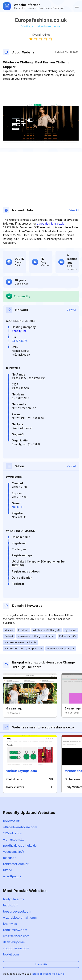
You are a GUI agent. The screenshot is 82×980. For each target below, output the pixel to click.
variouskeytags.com (21, 771)
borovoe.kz (11, 821)
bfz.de (7, 870)
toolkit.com (11, 954)
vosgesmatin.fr (13, 852)
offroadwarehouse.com (20, 827)
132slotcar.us (12, 833)
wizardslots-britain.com (20, 917)
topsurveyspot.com (17, 911)
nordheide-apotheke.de (20, 845)
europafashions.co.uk (50, 223)
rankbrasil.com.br (16, 864)
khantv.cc (10, 924)
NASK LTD (18, 507)
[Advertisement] (41, 92)
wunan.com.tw (13, 839)
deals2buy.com (14, 942)
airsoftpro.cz (12, 876)
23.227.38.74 (19, 340)
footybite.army (13, 899)
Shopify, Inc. (19, 330)
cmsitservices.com (16, 936)
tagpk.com (10, 905)
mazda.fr (9, 858)
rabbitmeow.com (15, 930)
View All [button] (74, 210)
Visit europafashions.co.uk (40, 26)
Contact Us (41, 964)
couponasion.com (16, 948)
